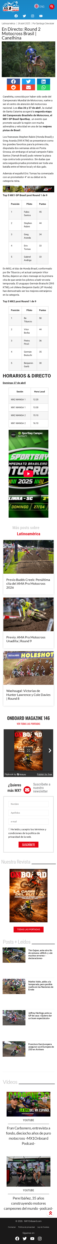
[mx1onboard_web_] (28, 191)
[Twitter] (24, 15)
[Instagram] (32, 15)
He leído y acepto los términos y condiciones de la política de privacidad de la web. (27, 833)
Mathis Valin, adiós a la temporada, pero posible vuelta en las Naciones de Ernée (40, 985)
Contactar (12, 1227)
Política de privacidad (26, 1227)
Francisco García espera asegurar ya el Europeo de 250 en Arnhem (41, 1047)
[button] (13, 81)
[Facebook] (16, 15)
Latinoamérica (8, 23)
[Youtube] (40, 15)
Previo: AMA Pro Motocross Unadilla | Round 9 (25, 639)
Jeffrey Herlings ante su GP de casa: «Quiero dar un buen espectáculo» (40, 1015)
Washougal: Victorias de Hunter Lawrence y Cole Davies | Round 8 (28, 694)
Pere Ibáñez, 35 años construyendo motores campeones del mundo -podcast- (28, 1203)
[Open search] (52, 6)
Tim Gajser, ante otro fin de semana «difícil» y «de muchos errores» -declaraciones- (40, 954)
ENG (41, 6)
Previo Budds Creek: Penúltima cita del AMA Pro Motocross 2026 (28, 583)
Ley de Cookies (43, 1227)
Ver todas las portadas (28, 723)
